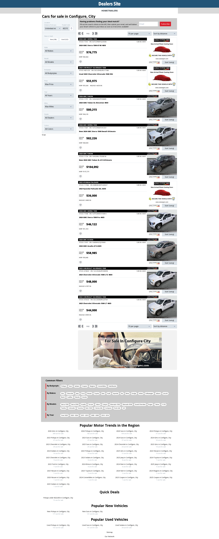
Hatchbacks (112, 386)
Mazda (77, 397)
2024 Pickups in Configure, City (161, 432)
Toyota (96, 393)
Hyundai (115, 393)
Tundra (63, 408)
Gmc (62, 393)
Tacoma (80, 408)
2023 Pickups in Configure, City (58, 439)
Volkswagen (149, 393)
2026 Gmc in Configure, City (58, 432)
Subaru (158, 393)
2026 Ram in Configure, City (126, 472)
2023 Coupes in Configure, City (126, 478)
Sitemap (110, 532)
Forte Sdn (117, 408)
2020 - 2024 (74, 415)
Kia (122, 393)
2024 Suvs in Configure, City (126, 439)
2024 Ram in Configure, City (126, 465)
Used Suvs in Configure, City (92, 526)
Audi (108, 393)
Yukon (98, 404)
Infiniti (141, 393)
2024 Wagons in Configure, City (160, 472)
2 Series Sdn (98, 408)
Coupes (84, 386)
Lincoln (165, 393)
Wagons (92, 386)
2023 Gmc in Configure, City (161, 445)
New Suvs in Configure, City (92, 512)
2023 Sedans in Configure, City (92, 458)
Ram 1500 (89, 408)
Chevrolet (70, 393)
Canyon (105, 404)
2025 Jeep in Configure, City (161, 465)
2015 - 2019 (84, 415)
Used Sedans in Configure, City (126, 526)
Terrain (90, 404)
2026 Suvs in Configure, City (126, 432)
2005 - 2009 (95, 415)
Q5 (124, 408)
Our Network (109, 536)
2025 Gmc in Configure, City (126, 452)
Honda (84, 397)
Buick (63, 397)
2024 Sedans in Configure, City (58, 452)
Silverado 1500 (115, 404)
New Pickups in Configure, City (58, 512)
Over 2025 (64, 415)
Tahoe (157, 404)
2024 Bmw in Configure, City (92, 465)
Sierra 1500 (64, 404)
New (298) (53, 39)
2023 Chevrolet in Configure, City (58, 445)
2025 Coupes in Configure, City (161, 478)
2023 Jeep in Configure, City (126, 458)
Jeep (77, 393)
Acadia (83, 404)
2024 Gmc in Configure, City (161, 439)
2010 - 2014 (105, 415)
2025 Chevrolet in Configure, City (58, 458)
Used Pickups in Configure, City (58, 526)
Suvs (70, 386)
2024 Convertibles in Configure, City (92, 478)
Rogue (150, 404)
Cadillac (69, 397)
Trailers (113, 10)
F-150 (164, 404)
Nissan (89, 393)
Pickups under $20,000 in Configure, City (58, 499)
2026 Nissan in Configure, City (58, 478)
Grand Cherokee (140, 404)
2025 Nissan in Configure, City (58, 472)
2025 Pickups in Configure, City (92, 452)
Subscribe (165, 24)
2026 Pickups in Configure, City (92, 432)
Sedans (77, 386)
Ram (103, 393)
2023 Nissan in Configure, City (161, 452)
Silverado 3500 (127, 404)
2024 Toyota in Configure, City (161, 458)
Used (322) (64, 39)
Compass (108, 408)
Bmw (127, 393)
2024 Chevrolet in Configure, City (127, 445)
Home (104, 10)
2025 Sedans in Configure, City (58, 485)
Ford (83, 393)
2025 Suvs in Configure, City (92, 445)
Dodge (134, 393)
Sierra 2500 (74, 404)
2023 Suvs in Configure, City (92, 439)
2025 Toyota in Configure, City (92, 472)
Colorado (72, 408)
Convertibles (102, 386)
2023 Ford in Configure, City (58, 465)
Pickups (63, 386)
